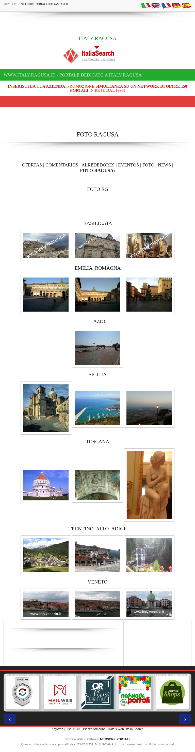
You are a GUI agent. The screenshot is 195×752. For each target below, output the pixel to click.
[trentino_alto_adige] (46, 555)
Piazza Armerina (94, 729)
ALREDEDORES (98, 164)
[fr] (166, 5)
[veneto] (46, 604)
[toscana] (46, 484)
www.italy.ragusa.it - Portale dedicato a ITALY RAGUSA (73, 75)
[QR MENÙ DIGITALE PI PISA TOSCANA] (97, 692)
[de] (176, 5)
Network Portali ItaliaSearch (44, 4)
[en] (156, 5)
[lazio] (97, 347)
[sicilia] (46, 407)
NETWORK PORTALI (114, 739)
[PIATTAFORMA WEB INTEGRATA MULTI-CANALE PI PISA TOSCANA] (22, 692)
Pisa (69, 729)
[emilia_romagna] (46, 294)
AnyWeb (57, 729)
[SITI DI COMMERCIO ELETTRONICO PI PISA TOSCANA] (172, 692)
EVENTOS (128, 164)
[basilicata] (46, 245)
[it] (146, 5)
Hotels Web (116, 729)
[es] (186, 5)
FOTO (148, 164)
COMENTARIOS (61, 164)
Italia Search (134, 729)
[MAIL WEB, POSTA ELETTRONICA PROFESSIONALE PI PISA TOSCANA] (60, 692)
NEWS (164, 164)
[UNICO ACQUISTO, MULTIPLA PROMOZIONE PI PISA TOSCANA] (135, 692)
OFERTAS (32, 164)
